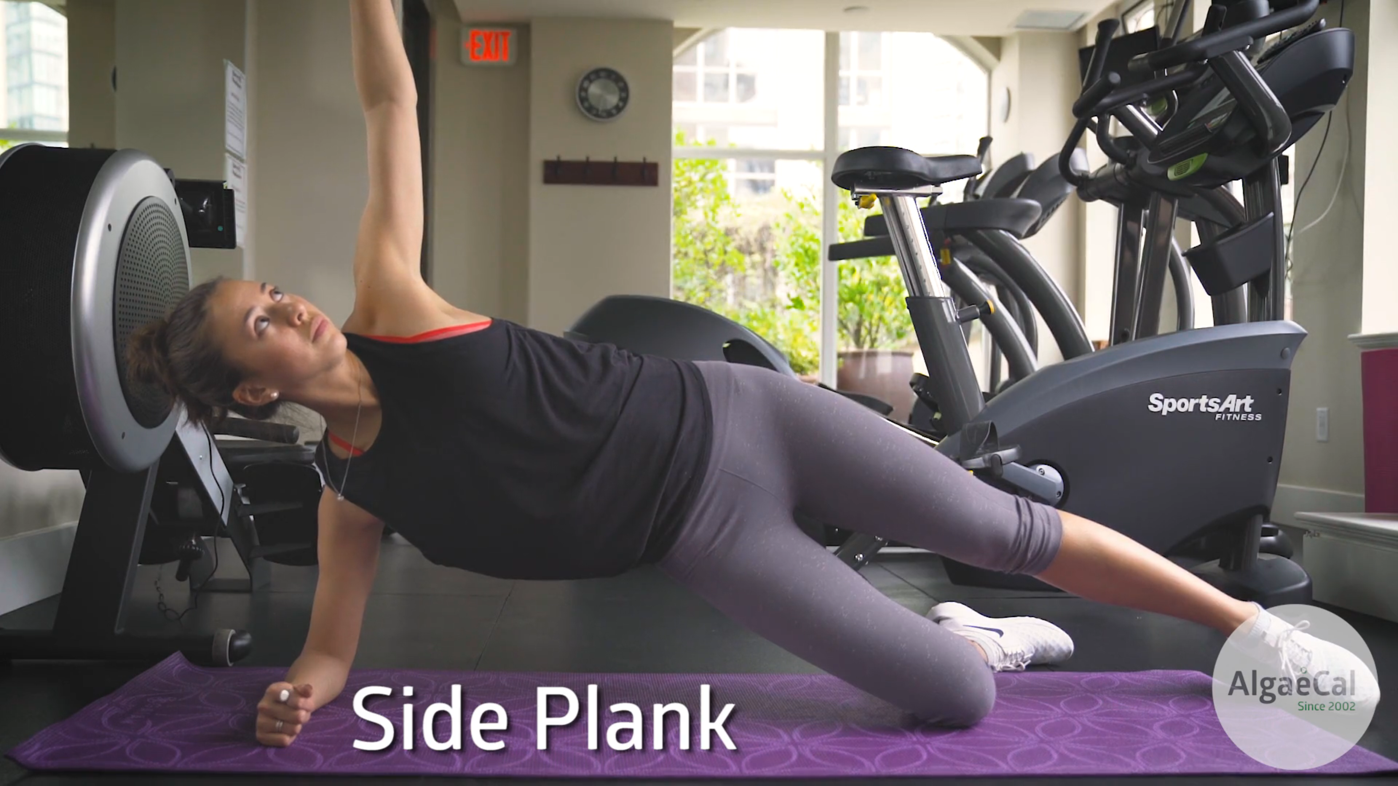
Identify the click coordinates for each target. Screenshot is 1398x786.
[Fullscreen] (1388, 778)
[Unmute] (1369, 778)
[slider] (699, 778)
